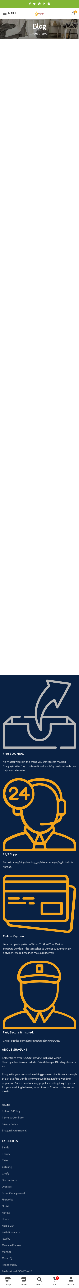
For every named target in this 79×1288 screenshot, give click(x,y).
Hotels (6, 1212)
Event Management (13, 1193)
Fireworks (7, 1199)
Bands (5, 1147)
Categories (10, 1141)
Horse (5, 1219)
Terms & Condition (13, 1117)
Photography (9, 1264)
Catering (7, 1167)
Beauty (6, 1154)
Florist (5, 1206)
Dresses (7, 1186)
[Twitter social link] (34, 3)
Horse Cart (8, 1225)
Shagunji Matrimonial (14, 1130)
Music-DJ (7, 1258)
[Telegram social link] (48, 3)
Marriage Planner (11, 1245)
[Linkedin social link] (44, 3)
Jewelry (6, 1238)
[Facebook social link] (30, 3)
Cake (5, 1160)
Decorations (9, 1180)
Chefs (5, 1173)
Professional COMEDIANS (17, 1271)
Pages (6, 1104)
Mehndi (6, 1251)
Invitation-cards (11, 1232)
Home (35, 33)
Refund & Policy (11, 1111)
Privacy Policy (10, 1124)
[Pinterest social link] (39, 3)
